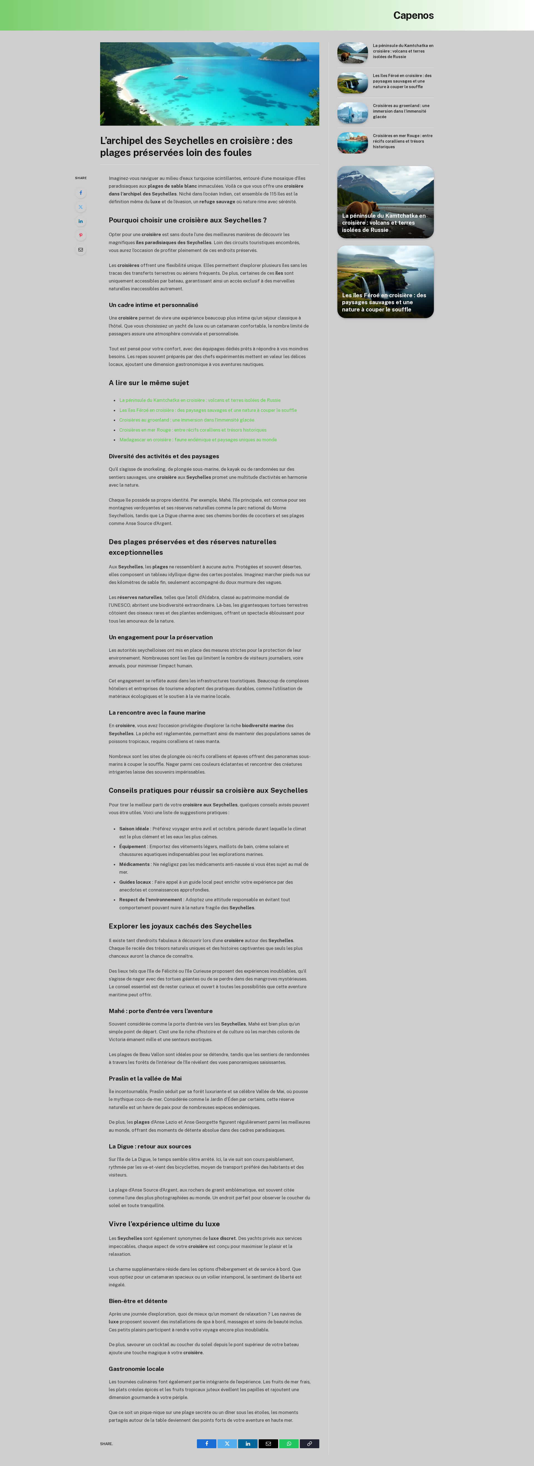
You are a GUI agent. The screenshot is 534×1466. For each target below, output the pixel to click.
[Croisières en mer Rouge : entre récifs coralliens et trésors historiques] (352, 142)
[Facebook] (80, 192)
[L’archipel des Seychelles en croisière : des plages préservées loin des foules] (209, 84)
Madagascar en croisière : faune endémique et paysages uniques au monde (198, 439)
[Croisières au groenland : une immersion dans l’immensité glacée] (352, 112)
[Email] (80, 249)
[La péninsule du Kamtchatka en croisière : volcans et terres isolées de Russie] (352, 52)
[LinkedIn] (80, 221)
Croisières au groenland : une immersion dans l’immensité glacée (186, 420)
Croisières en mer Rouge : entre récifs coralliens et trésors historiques (192, 430)
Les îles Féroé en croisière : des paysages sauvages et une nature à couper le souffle (208, 410)
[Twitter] (80, 206)
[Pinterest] (80, 235)
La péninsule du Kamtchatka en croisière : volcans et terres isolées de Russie (200, 400)
